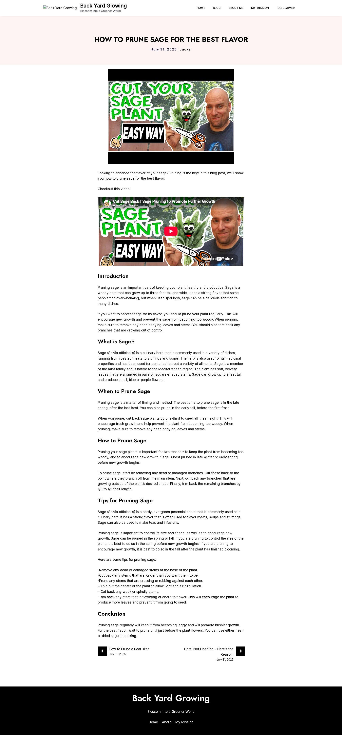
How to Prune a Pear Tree (129, 649)
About (166, 722)
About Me (236, 8)
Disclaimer (286, 8)
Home (201, 8)
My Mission (260, 8)
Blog (217, 8)
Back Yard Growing (103, 6)
